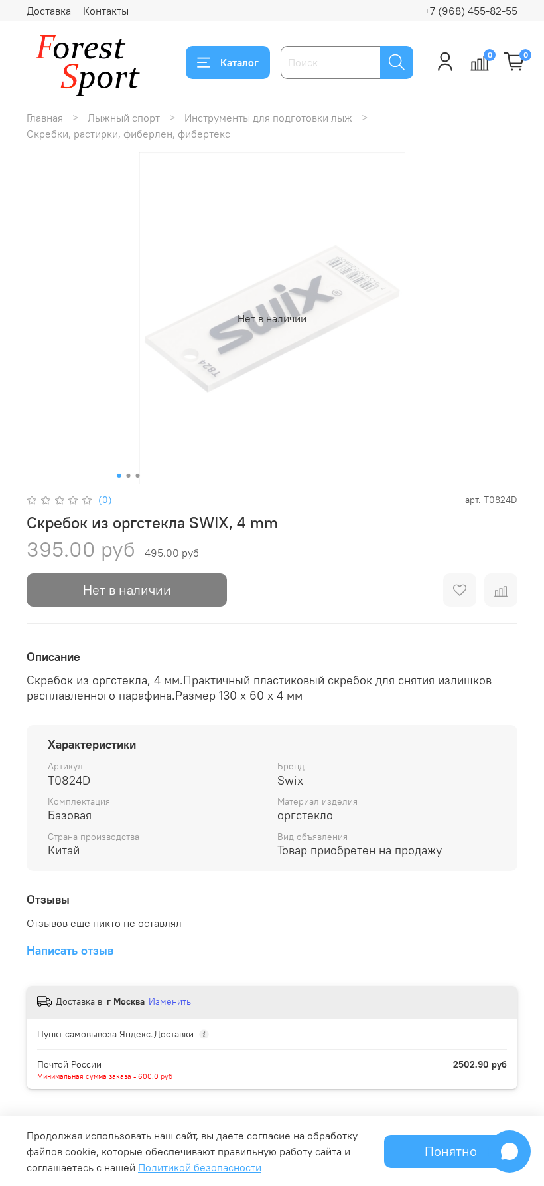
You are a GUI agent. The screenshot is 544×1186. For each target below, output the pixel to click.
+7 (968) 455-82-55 (470, 10)
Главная (45, 117)
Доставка (49, 10)
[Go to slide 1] (119, 476)
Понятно (451, 1151)
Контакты (106, 10)
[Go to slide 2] (129, 476)
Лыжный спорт (124, 117)
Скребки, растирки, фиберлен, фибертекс (128, 133)
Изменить (170, 1001)
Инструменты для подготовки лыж (268, 117)
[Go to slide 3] (138, 476)
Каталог (239, 62)
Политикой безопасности (199, 1167)
